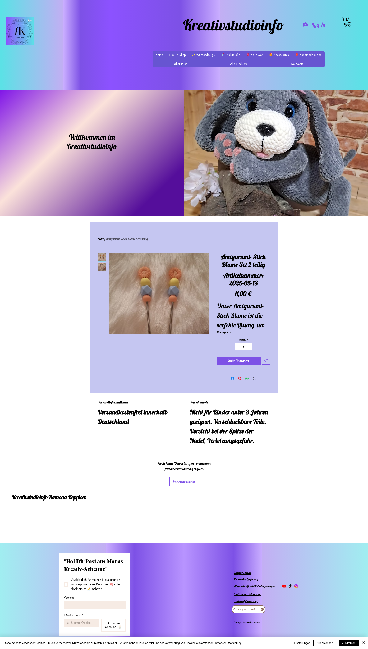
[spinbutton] (243, 346)
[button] (347, 22)
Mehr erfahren (224, 332)
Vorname (70, 597)
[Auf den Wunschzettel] (266, 361)
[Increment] (249, 346)
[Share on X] (254, 378)
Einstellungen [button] (302, 643)
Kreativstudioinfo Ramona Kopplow (49, 497)
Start (101, 239)
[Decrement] (237, 346)
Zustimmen (349, 643)
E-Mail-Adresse (74, 615)
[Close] (363, 643)
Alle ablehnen (325, 643)
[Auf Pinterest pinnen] (239, 378)
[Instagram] (296, 586)
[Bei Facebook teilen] (232, 378)
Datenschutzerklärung (228, 643)
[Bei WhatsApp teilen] (247, 378)
